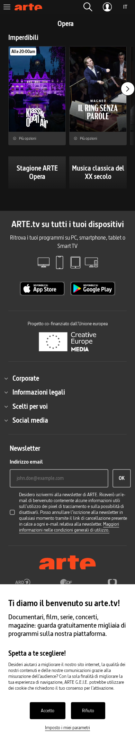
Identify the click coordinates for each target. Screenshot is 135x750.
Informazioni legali (38, 392)
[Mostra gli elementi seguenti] (128, 89)
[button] (88, 6)
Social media (30, 420)
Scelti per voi (30, 406)
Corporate (25, 378)
